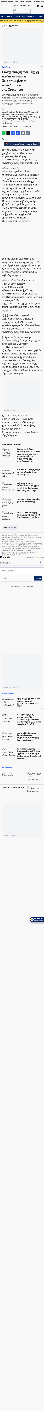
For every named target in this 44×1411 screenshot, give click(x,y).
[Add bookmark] (41, 67)
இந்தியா (6, 67)
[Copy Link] (28, 133)
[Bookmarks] (38, 6)
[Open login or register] (42, 6)
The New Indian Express (9, 1)
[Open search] (5, 5)
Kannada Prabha (25, 1)
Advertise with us (11, 62)
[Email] (23, 133)
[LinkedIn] (18, 133)
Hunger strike (10, 528)
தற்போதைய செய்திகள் (25, 16)
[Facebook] (13, 133)
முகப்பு (9, 16)
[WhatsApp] (4, 133)
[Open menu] (2, 6)
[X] (8, 133)
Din (3, 139)
